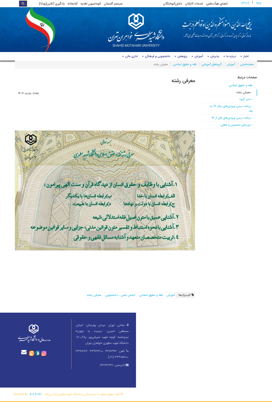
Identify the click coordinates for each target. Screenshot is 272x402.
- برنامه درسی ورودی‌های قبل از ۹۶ (232, 117)
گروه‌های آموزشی (211, 64)
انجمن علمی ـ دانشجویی (120, 295)
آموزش (231, 64)
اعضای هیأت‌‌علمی (217, 3)
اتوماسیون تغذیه (91, 3)
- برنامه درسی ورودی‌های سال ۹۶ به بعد (231, 108)
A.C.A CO (35, 394)
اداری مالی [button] (131, 56)
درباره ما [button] (230, 56)
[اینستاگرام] (44, 353)
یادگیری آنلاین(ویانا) (52, 3)
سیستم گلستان (113, 3)
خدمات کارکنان (194, 3)
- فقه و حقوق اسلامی (241, 85)
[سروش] (37, 353)
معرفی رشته (94, 295)
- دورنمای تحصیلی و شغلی (237, 124)
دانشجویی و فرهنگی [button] (157, 56)
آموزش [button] (198, 56)
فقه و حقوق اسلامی (184, 64)
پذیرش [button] (214, 56)
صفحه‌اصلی (247, 64)
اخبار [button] (245, 56)
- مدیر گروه (246, 99)
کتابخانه (73, 3)
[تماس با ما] (25, 352)
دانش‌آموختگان (172, 3)
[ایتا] (31, 353)
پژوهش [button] (182, 56)
